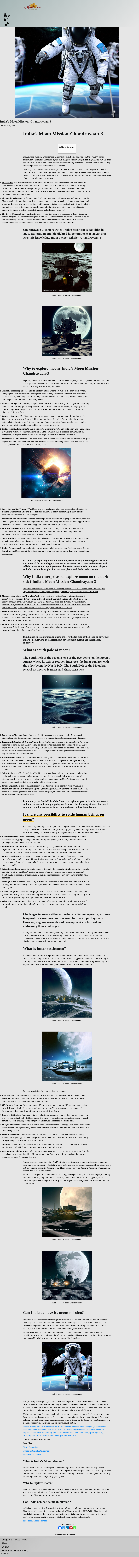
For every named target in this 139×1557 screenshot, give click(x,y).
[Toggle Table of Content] (72, 150)
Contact (5, 1547)
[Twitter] (63, 1527)
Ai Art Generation (31, 1447)
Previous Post (61, 1534)
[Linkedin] (67, 1527)
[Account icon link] (5, 20)
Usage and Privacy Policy (14, 1539)
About (4, 1543)
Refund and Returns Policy (15, 1550)
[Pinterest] (71, 1527)
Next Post (71, 1534)
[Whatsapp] (74, 1527)
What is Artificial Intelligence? (36, 1451)
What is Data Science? (32, 1454)
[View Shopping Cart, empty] (6, 25)
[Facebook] (60, 1527)
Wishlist (6, 17)
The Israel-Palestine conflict (35, 1521)
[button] (5, 14)
